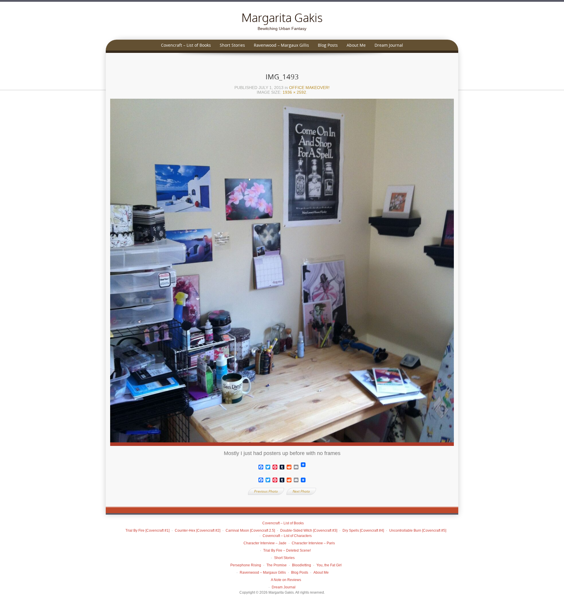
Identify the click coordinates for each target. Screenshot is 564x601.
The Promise (276, 565)
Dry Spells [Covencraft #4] (363, 530)
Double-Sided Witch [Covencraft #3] (308, 530)
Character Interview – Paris (313, 543)
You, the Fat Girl (329, 565)
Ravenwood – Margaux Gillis (281, 45)
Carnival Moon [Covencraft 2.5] (250, 530)
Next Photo (301, 491)
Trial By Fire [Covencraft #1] (147, 530)
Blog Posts (328, 45)
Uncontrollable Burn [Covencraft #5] (417, 530)
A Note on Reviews (286, 580)
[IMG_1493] (282, 274)
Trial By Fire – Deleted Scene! (287, 550)
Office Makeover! (309, 87)
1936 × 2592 (294, 92)
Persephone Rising (245, 565)
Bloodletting (301, 565)
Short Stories (232, 45)
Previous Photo (266, 491)
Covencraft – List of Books (186, 45)
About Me (356, 45)
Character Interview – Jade (265, 543)
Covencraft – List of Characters (287, 536)
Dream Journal (389, 45)
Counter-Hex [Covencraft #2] (197, 530)
